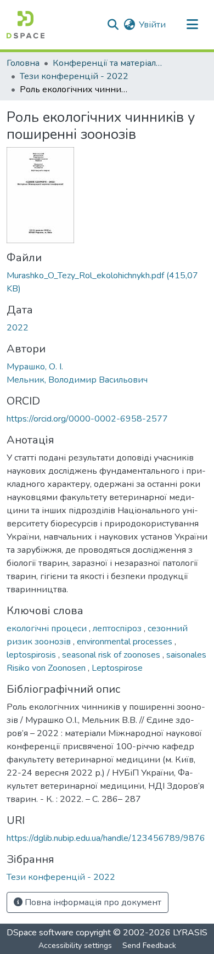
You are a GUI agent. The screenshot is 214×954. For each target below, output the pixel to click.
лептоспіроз (118, 628)
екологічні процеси (48, 628)
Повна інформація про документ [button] (91, 902)
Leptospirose (117, 668)
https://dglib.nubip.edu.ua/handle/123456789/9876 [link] (106, 838)
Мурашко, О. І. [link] (35, 367)
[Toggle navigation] (192, 24)
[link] (107, 282)
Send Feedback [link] (149, 945)
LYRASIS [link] (190, 933)
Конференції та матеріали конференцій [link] (107, 63)
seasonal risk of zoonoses (112, 655)
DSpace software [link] (40, 933)
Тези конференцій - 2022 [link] (74, 76)
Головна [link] (23, 63)
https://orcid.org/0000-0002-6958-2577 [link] (87, 419)
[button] (25, 24)
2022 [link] (18, 328)
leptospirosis (32, 655)
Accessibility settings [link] (75, 945)
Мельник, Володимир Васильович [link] (77, 380)
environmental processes (125, 642)
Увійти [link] (152, 25)
